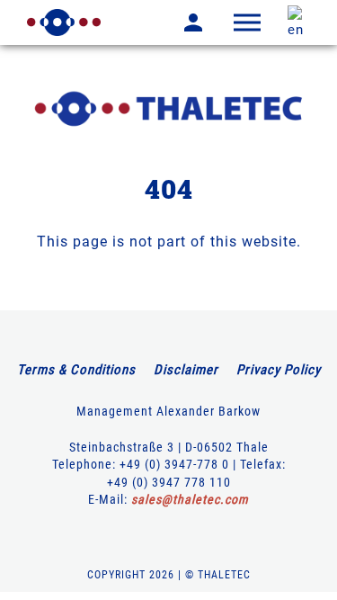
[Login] (180, 22)
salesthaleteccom (190, 499)
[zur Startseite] (64, 22)
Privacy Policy (278, 370)
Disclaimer (186, 370)
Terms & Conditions (76, 370)
